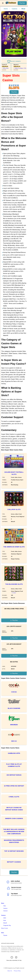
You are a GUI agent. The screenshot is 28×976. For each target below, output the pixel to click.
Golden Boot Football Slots (14, 473)
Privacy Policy (17, 970)
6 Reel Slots (14, 797)
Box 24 (14, 741)
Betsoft (5, 923)
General (5, 910)
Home (6, 9)
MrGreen (14, 724)
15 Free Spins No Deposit (14, 786)
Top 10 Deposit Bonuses (14, 851)
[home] (11, 4)
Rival (4, 920)
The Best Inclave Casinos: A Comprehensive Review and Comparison (14, 831)
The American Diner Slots (14, 547)
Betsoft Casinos (14, 862)
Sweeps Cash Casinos (14, 818)
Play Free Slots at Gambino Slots (14, 765)
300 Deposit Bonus (14, 775)
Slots (4, 905)
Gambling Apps (14, 753)
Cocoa (14, 692)
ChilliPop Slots (14, 509)
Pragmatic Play (7, 925)
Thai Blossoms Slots (14, 584)
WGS (4, 918)
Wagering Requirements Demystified (14, 841)
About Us (9, 970)
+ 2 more (13, 592)
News (2, 903)
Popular (5, 935)
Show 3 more (4, 928)
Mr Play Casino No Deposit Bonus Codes (14, 809)
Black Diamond (14, 708)
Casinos (14, 9)
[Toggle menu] (2, 3)
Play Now (22, 3)
